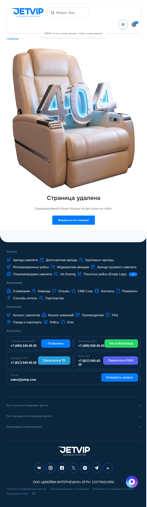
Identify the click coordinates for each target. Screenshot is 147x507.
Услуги (12, 251)
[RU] (134, 24)
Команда (44, 291)
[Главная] (28, 13)
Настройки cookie (17, 493)
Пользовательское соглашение (69, 488)
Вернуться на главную (73, 220)
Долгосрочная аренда (61, 260)
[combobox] (68, 13)
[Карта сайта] (34, 493)
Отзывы (64, 291)
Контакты (107, 291)
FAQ (115, 315)
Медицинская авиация (73, 267)
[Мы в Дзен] (85, 468)
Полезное (14, 306)
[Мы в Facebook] (62, 468)
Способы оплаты (25, 298)
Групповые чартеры (99, 260)
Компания (14, 282)
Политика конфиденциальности (26, 488)
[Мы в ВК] (39, 468)
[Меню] (123, 24)
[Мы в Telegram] (96, 468)
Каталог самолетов (26, 315)
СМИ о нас (85, 291)
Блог (70, 322)
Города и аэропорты (27, 322)
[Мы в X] (73, 468)
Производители (93, 315)
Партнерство (54, 298)
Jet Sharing (68, 274)
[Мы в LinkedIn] (108, 468)
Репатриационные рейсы (31, 267)
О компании (21, 291)
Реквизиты (129, 291)
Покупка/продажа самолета (32, 274)
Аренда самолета (25, 260)
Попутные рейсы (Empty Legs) (109, 274)
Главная (13, 38)
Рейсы (54, 322)
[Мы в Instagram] (50, 468)
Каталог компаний (61, 315)
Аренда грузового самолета (116, 267)
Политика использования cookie (113, 488)
